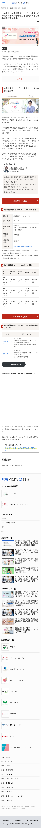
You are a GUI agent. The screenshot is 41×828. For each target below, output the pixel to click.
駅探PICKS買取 (6, 792)
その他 (3, 518)
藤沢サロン (6, 354)
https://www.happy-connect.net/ (23, 246)
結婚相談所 (16, 52)
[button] (37, 423)
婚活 (5, 48)
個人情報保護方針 (32, 820)
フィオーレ (14, 691)
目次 (18, 79)
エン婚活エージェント (18, 669)
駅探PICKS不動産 (7, 770)
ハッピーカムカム (16, 680)
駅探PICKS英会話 (7, 783)
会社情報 (6, 820)
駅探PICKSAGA (6, 774)
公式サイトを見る (20, 201)
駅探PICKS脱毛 (6, 765)
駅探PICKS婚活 (6, 800)
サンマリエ (14, 702)
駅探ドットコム (6, 761)
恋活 (2, 531)
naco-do (13, 714)
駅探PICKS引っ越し (8, 787)
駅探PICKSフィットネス (9, 778)
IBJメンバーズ (15, 725)
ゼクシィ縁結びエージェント (20, 747)
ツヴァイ (13, 493)
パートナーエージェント (19, 504)
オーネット (14, 736)
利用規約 (17, 820)
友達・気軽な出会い (8, 523)
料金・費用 (7, 52)
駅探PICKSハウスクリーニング (11, 796)
